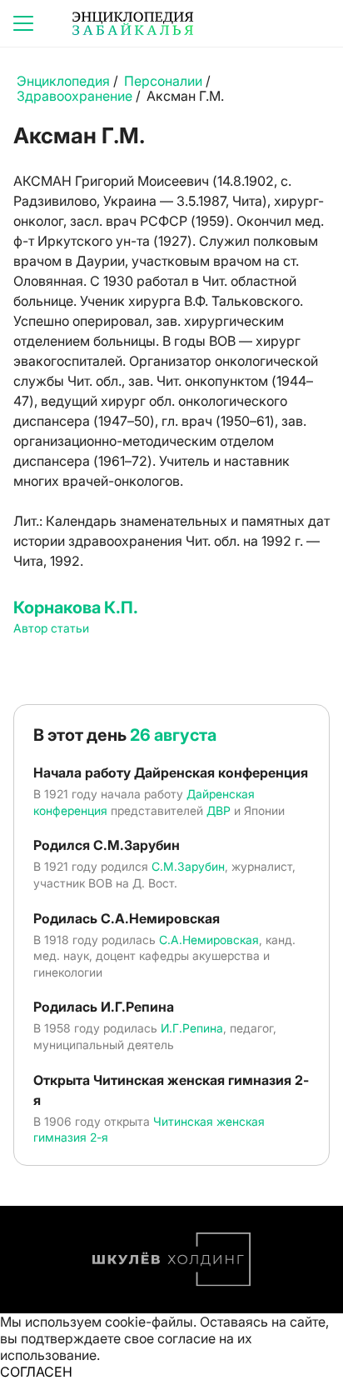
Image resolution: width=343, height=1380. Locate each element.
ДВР (218, 810)
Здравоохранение (74, 96)
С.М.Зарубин (188, 866)
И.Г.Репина (192, 1028)
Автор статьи (51, 628)
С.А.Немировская (209, 939)
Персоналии (163, 80)
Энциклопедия (63, 80)
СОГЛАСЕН (36, 1371)
